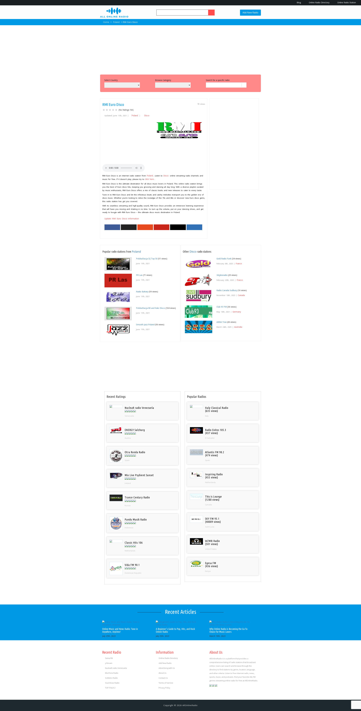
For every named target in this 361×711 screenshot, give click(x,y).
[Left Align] (211, 12)
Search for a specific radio (218, 80)
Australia (238, 327)
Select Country (111, 80)
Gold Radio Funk (223, 258)
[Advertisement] (180, 49)
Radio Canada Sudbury (226, 290)
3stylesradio (221, 275)
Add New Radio (250, 12)
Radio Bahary (142, 291)
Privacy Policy (164, 687)
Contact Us (163, 678)
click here (149, 179)
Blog (298, 2)
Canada (241, 295)
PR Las (139, 275)
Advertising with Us (167, 668)
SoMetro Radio (111, 678)
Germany (237, 311)
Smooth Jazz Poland (145, 324)
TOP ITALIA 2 (110, 687)
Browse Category (163, 80)
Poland (116, 22)
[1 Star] (103, 109)
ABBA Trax (221, 322)
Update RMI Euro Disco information (121, 218)
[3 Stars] (110, 109)
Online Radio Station (346, 2)
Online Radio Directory (318, 2)
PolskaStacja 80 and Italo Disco (150, 308)
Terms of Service (166, 683)
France (239, 263)
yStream (108, 663)
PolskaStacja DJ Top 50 (147, 258)
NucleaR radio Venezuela (116, 668)
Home (106, 22)
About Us (162, 673)
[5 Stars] (116, 109)
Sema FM (109, 658)
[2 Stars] (106, 109)
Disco (146, 115)
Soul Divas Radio (112, 683)
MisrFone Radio (111, 673)
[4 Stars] (113, 109)
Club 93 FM (221, 306)
